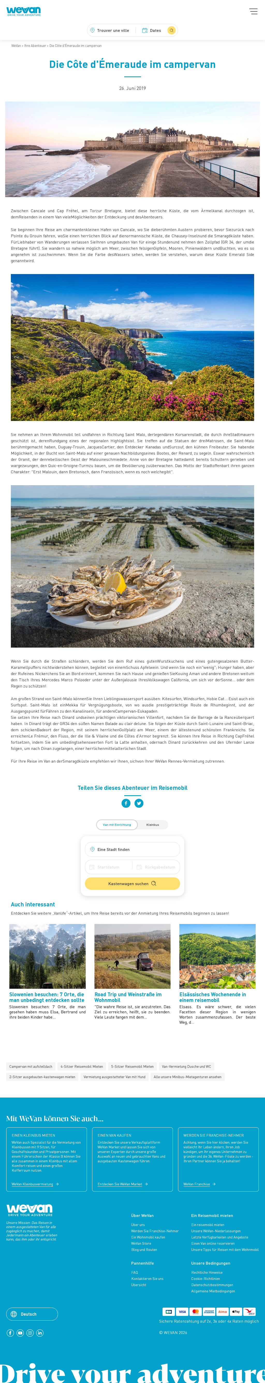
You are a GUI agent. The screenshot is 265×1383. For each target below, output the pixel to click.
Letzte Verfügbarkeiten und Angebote (219, 1237)
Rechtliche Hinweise (207, 1272)
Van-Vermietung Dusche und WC (186, 1066)
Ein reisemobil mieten (207, 1225)
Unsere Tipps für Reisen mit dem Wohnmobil (225, 1250)
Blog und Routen (144, 1250)
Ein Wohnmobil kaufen (148, 1237)
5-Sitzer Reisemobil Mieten (132, 1066)
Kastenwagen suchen (128, 883)
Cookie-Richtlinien (205, 1279)
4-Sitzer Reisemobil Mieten (82, 1066)
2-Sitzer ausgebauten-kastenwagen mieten (42, 1076)
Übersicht (138, 1285)
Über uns (138, 1225)
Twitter (139, 803)
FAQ (134, 1272)
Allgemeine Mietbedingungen (213, 1291)
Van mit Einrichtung (117, 825)
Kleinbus (152, 825)
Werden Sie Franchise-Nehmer (155, 1231)
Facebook (126, 803)
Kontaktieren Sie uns (147, 1279)
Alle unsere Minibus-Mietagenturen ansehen (188, 1076)
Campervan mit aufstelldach (30, 1066)
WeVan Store (141, 1243)
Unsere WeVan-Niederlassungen (216, 1231)
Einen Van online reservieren (213, 1243)
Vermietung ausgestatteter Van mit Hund (114, 1076)
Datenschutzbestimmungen (212, 1285)
